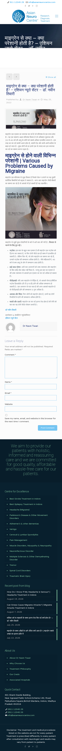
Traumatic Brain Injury (20, 576)
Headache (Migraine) (20, 510)
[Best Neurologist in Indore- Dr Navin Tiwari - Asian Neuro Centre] (31, 16)
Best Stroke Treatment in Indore (25, 499)
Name (8, 382)
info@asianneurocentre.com (42, 2)
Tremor (13, 565)
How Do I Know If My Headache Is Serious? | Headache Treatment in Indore (28, 593)
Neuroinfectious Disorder (22, 551)
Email (8, 393)
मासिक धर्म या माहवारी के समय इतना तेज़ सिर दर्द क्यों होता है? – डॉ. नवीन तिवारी (30, 619)
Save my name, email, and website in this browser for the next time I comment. (30, 420)
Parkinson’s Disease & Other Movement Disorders (29, 516)
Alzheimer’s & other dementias (24, 523)
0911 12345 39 (15, 712)
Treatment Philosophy (20, 669)
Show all (52, 77)
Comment (10, 355)
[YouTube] (32, 6)
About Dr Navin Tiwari (20, 658)
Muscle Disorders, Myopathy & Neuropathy (31, 545)
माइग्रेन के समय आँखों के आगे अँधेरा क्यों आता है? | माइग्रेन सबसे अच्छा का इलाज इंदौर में (30, 632)
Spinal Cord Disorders (20, 570)
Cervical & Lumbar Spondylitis (24, 534)
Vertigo (13, 529)
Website (9, 404)
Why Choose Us (17, 663)
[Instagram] (36, 6)
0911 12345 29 (15, 709)
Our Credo (15, 674)
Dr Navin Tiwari (30, 99)
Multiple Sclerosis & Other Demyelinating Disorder (29, 558)
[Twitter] (29, 6)
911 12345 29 (17, 2)
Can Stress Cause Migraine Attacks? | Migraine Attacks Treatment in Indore (29, 606)
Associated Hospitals (20, 680)
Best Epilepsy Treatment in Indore (26, 504)
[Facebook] (25, 6)
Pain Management (18, 540)
